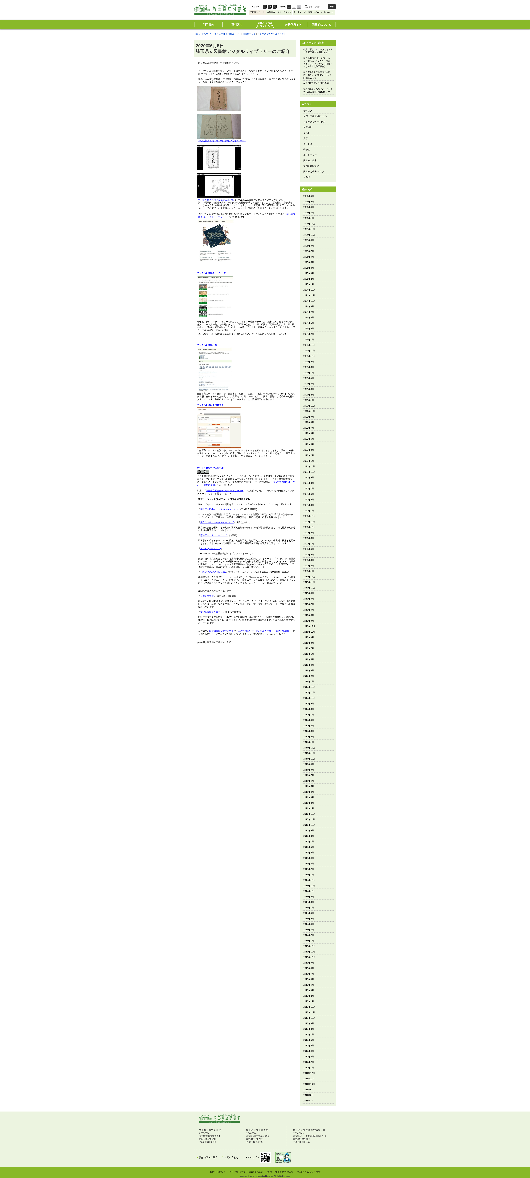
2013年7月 (308, 974)
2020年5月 (308, 554)
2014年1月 (308, 941)
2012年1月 (308, 1067)
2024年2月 (308, 334)
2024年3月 (308, 328)
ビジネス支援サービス (314, 122)
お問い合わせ (231, 1157)
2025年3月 (308, 273)
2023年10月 (309, 356)
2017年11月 (309, 692)
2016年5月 (308, 786)
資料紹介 (307, 144)
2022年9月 (308, 417)
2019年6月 (308, 610)
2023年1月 (308, 400)
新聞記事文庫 (207, 596)
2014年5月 (308, 918)
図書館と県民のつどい (314, 171)
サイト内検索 (306, 6)
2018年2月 (308, 676)
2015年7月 (308, 841)
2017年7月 (308, 714)
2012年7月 (308, 1034)
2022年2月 (308, 455)
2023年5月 (308, 378)
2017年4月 (308, 725)
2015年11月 (309, 819)
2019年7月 (308, 604)
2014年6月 (308, 913)
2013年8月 (308, 968)
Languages (329, 12)
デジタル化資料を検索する (210, 405)
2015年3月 (308, 863)
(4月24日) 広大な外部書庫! (316, 83)
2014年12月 (309, 880)
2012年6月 (308, 1040)
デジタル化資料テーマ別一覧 (211, 273)
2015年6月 (308, 847)
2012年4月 (308, 1051)
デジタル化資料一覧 (207, 345)
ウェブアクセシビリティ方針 (309, 1172)
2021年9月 (308, 477)
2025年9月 (308, 240)
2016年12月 (309, 748)
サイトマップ (299, 12)
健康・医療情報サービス (315, 116)
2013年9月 (308, 963)
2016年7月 (308, 775)
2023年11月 (309, 350)
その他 (306, 177)
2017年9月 (308, 703)
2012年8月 (308, 1029)
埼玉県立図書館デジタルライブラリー (224, 490)
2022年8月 (308, 422)
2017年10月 (309, 698)
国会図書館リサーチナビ (221, 631)
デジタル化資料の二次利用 (210, 468)
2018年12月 (309, 626)
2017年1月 (308, 742)
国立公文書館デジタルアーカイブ (217, 522)
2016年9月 (308, 764)
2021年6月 (308, 494)
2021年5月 (308, 499)
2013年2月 (308, 996)
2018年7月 (308, 648)
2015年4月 (308, 858)
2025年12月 (309, 223)
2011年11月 (309, 1078)
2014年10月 (309, 891)
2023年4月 (308, 384)
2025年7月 (308, 251)
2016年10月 (309, 759)
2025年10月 (309, 235)
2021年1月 (308, 510)
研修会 (306, 149)
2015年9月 (308, 830)
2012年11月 (309, 1012)
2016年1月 (308, 808)
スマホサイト (252, 1157)
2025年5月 (308, 262)
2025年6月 (308, 257)
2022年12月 (309, 406)
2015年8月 (308, 836)
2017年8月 (308, 709)
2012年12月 (309, 1007)
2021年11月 (309, 466)
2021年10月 (309, 472)
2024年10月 (309, 301)
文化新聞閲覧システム (211, 612)
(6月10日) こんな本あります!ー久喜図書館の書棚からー (317, 51)
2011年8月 (308, 1095)
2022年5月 (308, 439)
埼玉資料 (307, 127)
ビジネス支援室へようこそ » (271, 34)
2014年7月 (308, 907)
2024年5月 (308, 323)
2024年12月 (309, 290)
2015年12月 (309, 814)
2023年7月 (308, 372)
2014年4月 (308, 924)
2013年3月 (308, 990)
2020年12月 (309, 516)
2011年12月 (309, 1073)
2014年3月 (308, 929)
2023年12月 (309, 345)
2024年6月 (308, 317)
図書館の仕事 (310, 160)
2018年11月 (309, 632)
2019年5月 (308, 615)
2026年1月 (308, 218)
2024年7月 (308, 312)
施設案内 (271, 12)
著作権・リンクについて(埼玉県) (280, 1172)
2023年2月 (308, 395)
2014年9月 (308, 897)
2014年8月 (308, 902)
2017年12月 (309, 687)
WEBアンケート (257, 12)
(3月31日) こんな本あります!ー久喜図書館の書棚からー (317, 90)
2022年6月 (308, 433)
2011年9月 (308, 1089)
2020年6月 (308, 549)
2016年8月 (308, 770)
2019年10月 (309, 588)
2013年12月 (309, 946)
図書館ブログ (249, 34)
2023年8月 (308, 367)
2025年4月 (308, 268)
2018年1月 (308, 681)
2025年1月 (308, 284)
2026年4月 (308, 207)
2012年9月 (308, 1023)
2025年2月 (308, 279)
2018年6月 (308, 654)
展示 (305, 138)
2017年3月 (308, 731)
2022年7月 (308, 428)
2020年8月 (308, 538)
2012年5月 (308, 1045)
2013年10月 (309, 957)
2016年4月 (308, 792)
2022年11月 (309, 411)
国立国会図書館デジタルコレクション (219, 509)
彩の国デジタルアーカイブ (213, 535)
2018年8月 (308, 643)
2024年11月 (309, 295)
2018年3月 (308, 670)
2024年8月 (308, 306)
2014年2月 (308, 935)
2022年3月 (308, 450)
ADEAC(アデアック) (210, 548)
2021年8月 (308, 483)
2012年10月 (309, 1018)
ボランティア (310, 155)
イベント (307, 133)
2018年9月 (308, 637)
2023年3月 (308, 389)
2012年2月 (308, 1062)
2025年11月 (309, 229)
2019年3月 (308, 621)
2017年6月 (308, 720)
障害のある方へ (315, 12)
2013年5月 (308, 985)
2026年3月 (308, 212)
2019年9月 (308, 593)
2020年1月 (308, 571)
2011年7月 (308, 1101)
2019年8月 (308, 599)
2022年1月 (308, 461)
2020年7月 (308, 544)
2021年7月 (308, 488)
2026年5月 (308, 201)
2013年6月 (308, 979)
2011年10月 (309, 1084)
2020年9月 (308, 532)
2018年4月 (308, 665)
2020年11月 (309, 521)
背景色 (283, 7)
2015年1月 (308, 874)
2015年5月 (308, 852)
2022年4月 (308, 444)
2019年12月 (309, 576)
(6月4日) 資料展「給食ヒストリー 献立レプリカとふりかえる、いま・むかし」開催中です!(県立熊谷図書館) (317, 62)
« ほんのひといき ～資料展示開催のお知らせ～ (217, 34)
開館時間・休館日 (208, 1157)
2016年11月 (309, 753)
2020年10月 (309, 527)
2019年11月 (309, 582)
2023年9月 (308, 361)
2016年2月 (308, 803)
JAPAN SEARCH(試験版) (213, 572)
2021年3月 (308, 505)
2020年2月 (308, 565)
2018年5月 (308, 659)
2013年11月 (309, 952)
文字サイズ (256, 7)
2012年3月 (308, 1056)
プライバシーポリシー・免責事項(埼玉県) (246, 1172)
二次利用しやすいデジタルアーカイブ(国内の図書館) (264, 631)
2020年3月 (308, 560)
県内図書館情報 (311, 166)
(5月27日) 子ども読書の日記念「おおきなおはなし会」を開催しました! (317, 75)
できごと (307, 111)
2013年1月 (308, 1001)
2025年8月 (308, 246)
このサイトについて (217, 1172)
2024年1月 (308, 339)
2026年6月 (308, 196)
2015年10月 (309, 825)
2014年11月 (309, 885)
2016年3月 (308, 797)
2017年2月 (308, 736)
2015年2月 (308, 869)
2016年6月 (308, 781)
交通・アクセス (284, 12)
